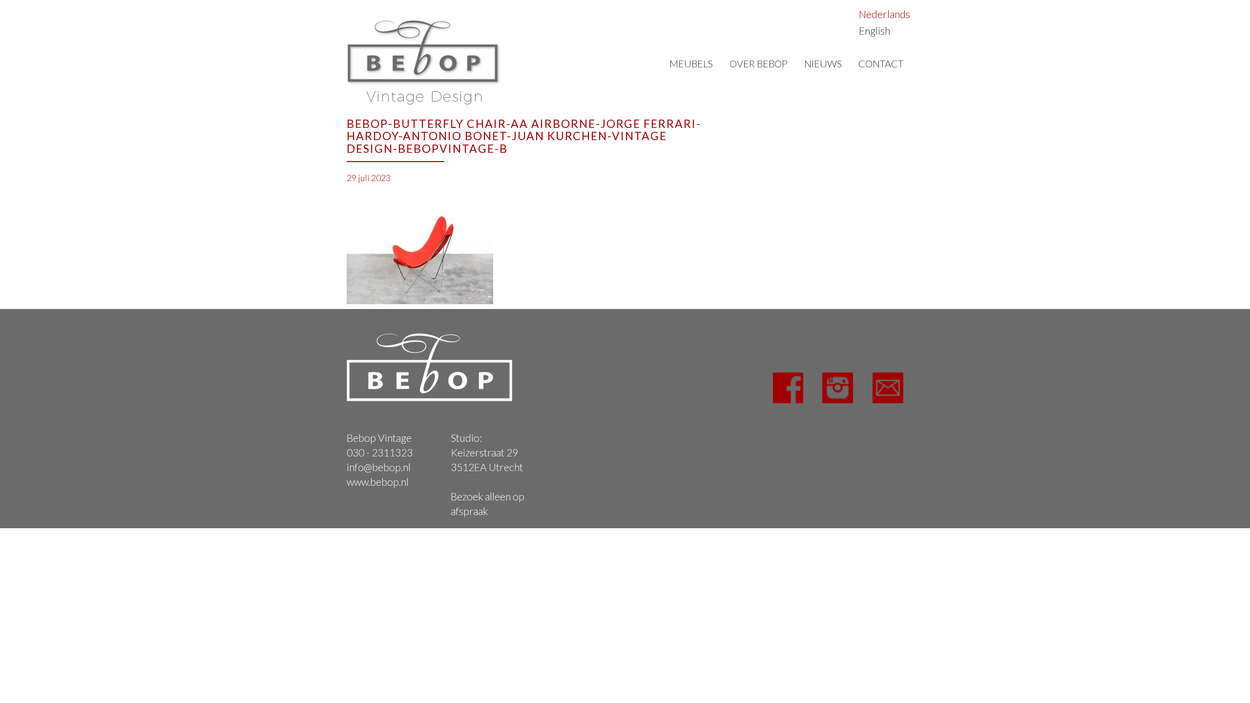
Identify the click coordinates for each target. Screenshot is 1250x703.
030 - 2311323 (380, 452)
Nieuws (823, 63)
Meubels (691, 63)
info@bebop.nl (379, 467)
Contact (880, 63)
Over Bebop (758, 63)
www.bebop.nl (378, 482)
